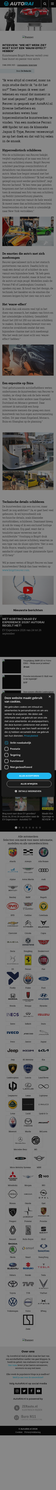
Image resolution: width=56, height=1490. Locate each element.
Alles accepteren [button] (29, 775)
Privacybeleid (31, 735)
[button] (28, 791)
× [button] (49, 697)
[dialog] (28, 745)
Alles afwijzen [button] (29, 783)
